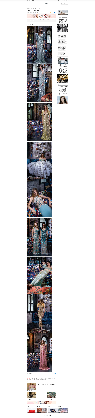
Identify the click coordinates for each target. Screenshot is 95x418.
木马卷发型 (63, 42)
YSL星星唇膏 (59, 48)
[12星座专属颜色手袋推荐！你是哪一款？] (32, 410)
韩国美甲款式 (64, 47)
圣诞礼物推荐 (62, 54)
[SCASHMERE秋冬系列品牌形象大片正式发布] (63, 12)
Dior (62, 41)
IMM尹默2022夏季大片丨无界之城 (63, 72)
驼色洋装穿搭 (59, 42)
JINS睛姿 (59, 35)
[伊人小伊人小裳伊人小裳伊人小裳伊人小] (63, 61)
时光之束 (59, 40)
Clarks (62, 35)
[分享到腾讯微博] (53, 12)
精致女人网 (32, 8)
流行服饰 (39, 8)
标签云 (33, 0)
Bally (61, 40)
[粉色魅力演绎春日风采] (31, 386)
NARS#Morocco (60, 53)
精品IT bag (62, 43)
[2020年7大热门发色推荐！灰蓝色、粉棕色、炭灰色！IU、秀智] (63, 410)
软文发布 (65, 35)
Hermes (59, 49)
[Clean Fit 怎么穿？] (31, 395)
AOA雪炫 (65, 41)
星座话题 (59, 36)
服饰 (35, 8)
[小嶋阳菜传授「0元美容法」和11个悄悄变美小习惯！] (42, 410)
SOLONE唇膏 (59, 41)
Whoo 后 (64, 53)
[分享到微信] (55, 12)
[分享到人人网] (54, 12)
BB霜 (63, 40)
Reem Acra (30, 373)
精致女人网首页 (29, 0)
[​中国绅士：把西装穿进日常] (51, 395)
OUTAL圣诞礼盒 (60, 47)
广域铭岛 (62, 36)
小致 (28, 12)
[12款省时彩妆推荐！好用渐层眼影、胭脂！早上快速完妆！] (53, 410)
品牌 (31, 12)
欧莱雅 (59, 43)
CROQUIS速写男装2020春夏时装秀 (63, 20)
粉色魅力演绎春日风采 (29, 390)
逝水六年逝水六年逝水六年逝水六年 (63, 90)
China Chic (65, 43)
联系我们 (47, 415)
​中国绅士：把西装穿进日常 (50, 399)
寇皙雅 (65, 36)
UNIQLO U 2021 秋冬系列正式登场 (63, 19)
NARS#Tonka (63, 48)
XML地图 (50, 415)
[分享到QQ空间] (50, 12)
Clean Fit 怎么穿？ (29, 399)
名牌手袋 (59, 54)
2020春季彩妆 (62, 49)
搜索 (67, 3)
